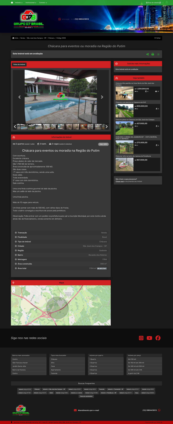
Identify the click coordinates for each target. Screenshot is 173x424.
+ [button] (13, 288)
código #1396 (91, 393)
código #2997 (75, 389)
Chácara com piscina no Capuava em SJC (131, 102)
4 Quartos (93, 370)
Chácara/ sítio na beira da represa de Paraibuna (133, 156)
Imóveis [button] (18, 3)
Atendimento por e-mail (88, 410)
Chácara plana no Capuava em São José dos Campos (135, 120)
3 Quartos (93, 366)
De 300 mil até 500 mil (136, 366)
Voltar (158, 38)
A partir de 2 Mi (133, 373)
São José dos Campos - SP (36, 38)
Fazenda (54, 373)
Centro (15, 359)
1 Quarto (93, 359)
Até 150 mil (132, 359)
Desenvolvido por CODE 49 (153, 422)
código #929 (148, 389)
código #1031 (133, 389)
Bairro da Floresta (19, 370)
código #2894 (148, 393)
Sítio (52, 363)
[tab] (19, 64)
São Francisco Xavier (20, 363)
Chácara (51, 38)
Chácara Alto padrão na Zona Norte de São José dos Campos (135, 84)
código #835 (90, 389)
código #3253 (25, 389)
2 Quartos (93, 363)
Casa (53, 366)
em (54, 389)
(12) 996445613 (82, 19)
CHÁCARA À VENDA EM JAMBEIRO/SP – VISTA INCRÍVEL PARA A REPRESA (136, 138)
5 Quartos (93, 373)
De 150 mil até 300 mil (136, 363)
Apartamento (56, 370)
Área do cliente (153, 3)
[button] (20, 97)
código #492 (62, 393)
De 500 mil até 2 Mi (135, 370)
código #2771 (126, 393)
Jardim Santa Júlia (19, 366)
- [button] (13, 291)
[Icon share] (141, 338)
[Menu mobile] (12, 3)
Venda (22, 38)
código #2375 (40, 393)
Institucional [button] (30, 3)
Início (16, 38)
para (76, 393)
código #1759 (25, 393)
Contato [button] (42, 3)
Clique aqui (120, 181)
